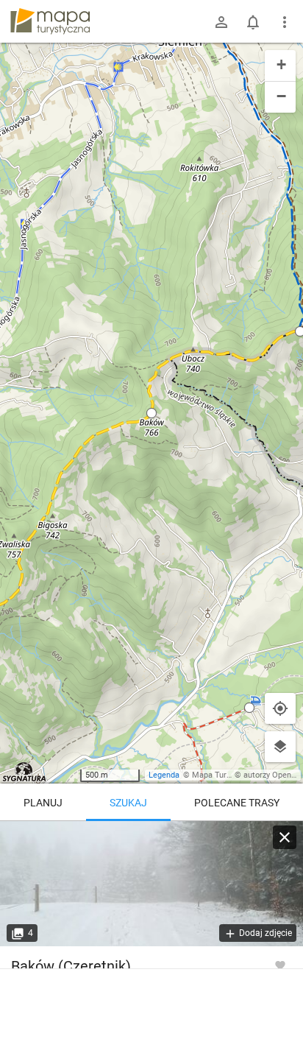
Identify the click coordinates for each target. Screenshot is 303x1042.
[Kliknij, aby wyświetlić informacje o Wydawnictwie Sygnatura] (24, 771)
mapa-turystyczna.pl (50, 21)
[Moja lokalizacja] (280, 708)
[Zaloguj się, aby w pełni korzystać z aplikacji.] (280, 965)
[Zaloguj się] (221, 22)
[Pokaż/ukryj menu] (284, 22)
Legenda (164, 775)
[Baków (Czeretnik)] (151, 883)
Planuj (43, 803)
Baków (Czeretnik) (71, 966)
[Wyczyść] (284, 837)
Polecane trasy (236, 803)
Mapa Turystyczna (225, 775)
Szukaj (128, 803)
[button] (151, 413)
